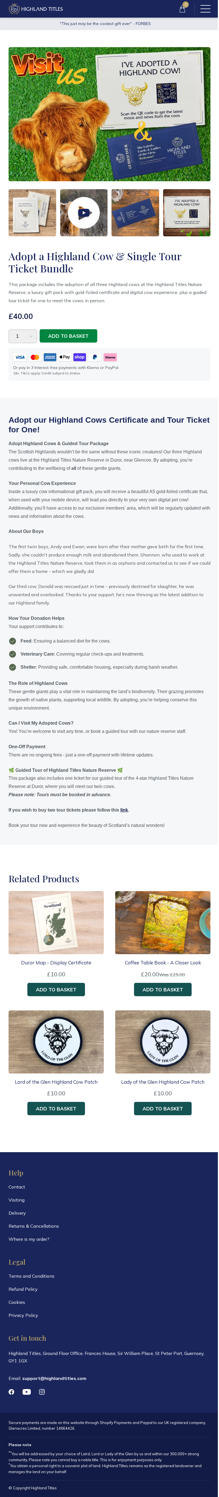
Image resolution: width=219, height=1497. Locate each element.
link (124, 810)
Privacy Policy (23, 1315)
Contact (17, 1187)
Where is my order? (29, 1239)
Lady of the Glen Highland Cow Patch (162, 1082)
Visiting (17, 1200)
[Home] (36, 9)
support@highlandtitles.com (54, 1378)
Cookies (17, 1302)
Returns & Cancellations (34, 1226)
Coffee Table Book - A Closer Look (163, 963)
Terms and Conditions (31, 1276)
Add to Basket (68, 336)
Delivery (17, 1213)
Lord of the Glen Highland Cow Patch (56, 1082)
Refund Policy (23, 1289)
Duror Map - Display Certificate (56, 963)
